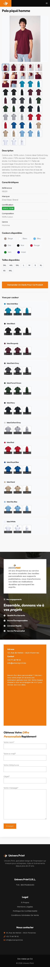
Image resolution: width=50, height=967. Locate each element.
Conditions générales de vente (25, 915)
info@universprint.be (16, 663)
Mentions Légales (25, 907)
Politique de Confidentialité (25, 911)
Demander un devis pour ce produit (25, 285)
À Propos (25, 902)
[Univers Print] (5, 3)
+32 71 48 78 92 (14, 660)
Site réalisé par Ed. (25, 959)
